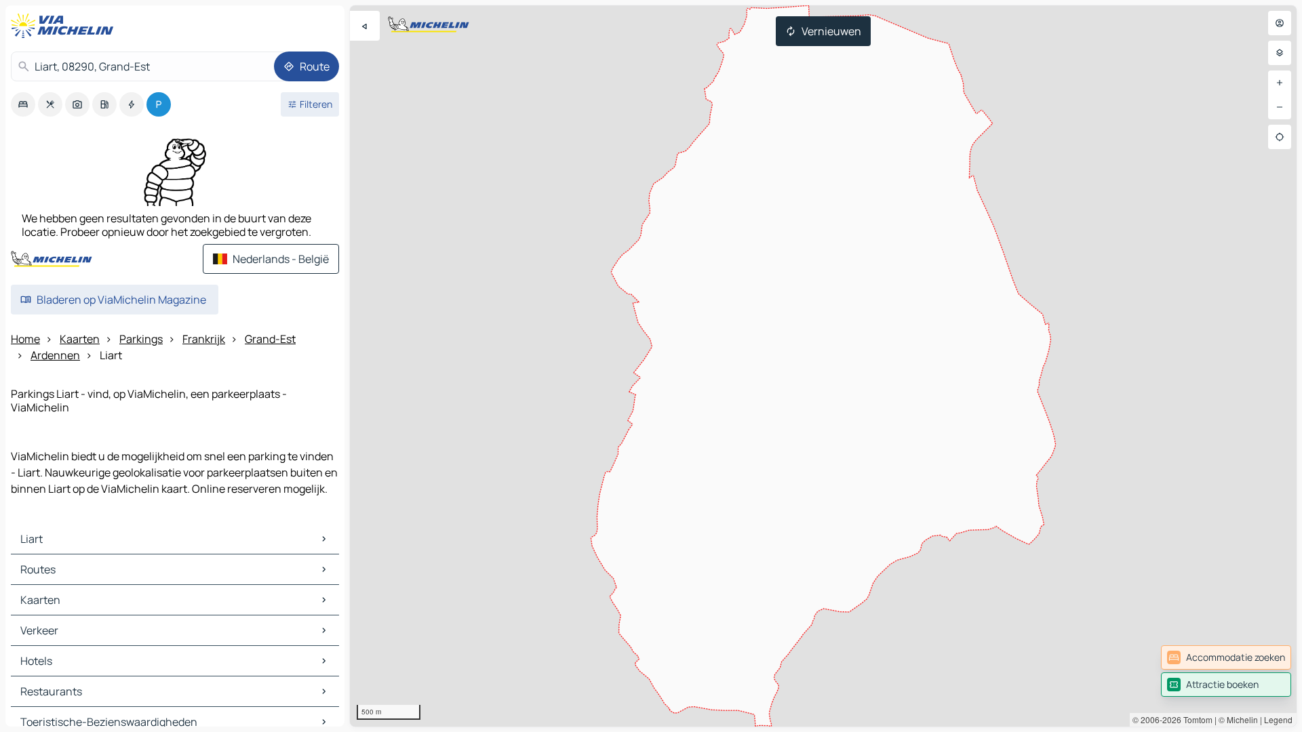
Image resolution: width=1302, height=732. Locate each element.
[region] (823, 366)
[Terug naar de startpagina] (65, 26)
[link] (1226, 657)
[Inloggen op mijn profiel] (1279, 23)
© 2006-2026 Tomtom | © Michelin (1195, 719)
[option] (23, 104)
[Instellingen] (1279, 53)
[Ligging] (1279, 137)
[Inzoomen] (1279, 82)
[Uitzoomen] (1279, 107)
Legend (1278, 719)
